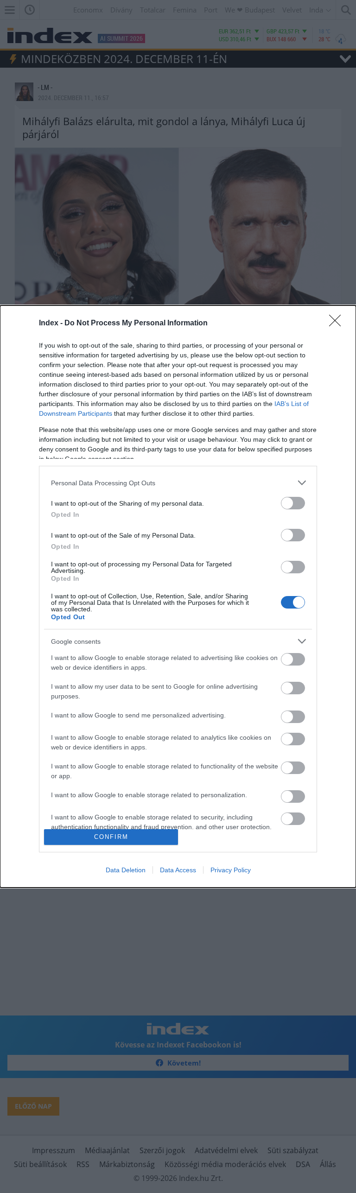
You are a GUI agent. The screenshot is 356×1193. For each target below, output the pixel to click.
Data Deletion (126, 870)
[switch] (293, 503)
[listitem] (178, 483)
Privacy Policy (230, 870)
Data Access (178, 870)
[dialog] (178, 596)
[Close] (338, 323)
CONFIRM (111, 836)
